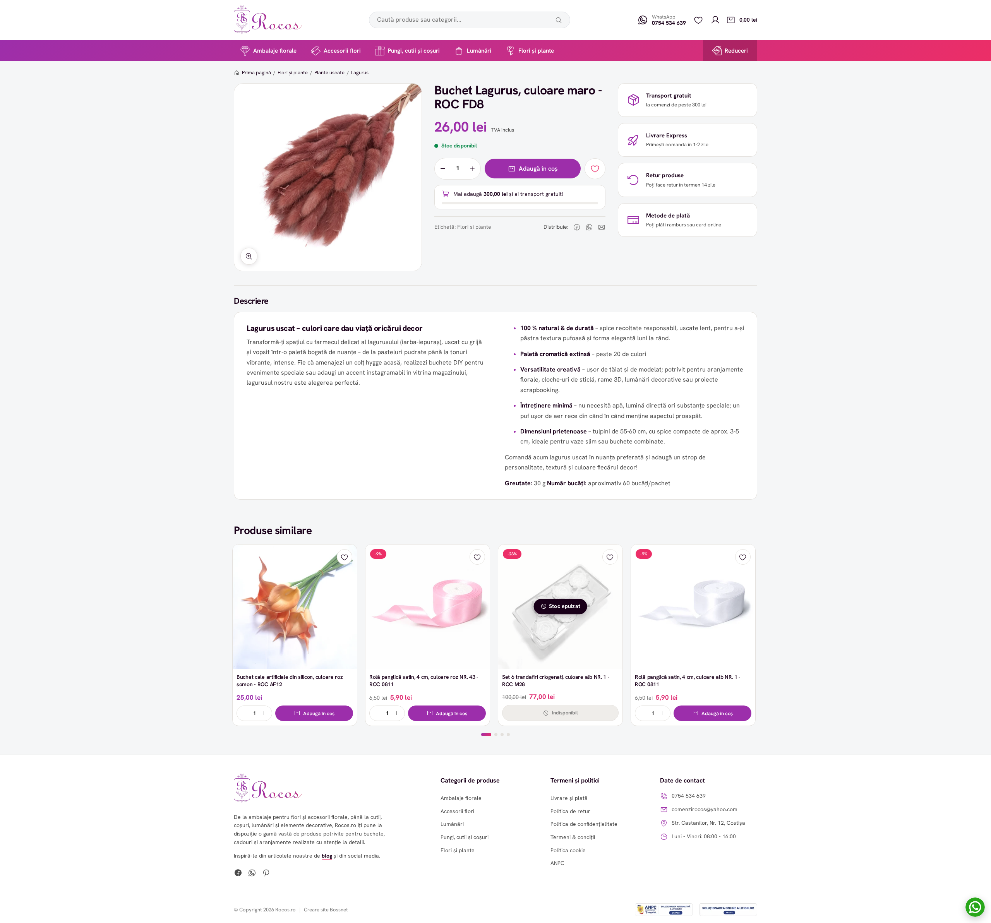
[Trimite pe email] (601, 227)
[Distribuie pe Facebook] (577, 227)
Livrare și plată (569, 798)
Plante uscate (329, 72)
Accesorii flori (342, 51)
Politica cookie (568, 850)
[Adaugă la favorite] (595, 168)
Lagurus (360, 72)
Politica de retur (570, 811)
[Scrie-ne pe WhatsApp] (975, 907)
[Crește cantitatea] (472, 168)
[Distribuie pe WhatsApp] (589, 227)
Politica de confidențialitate (583, 823)
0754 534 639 (689, 795)
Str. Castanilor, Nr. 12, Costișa (708, 822)
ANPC (557, 863)
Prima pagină (256, 72)
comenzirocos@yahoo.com (704, 809)
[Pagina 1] (486, 734)
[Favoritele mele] (698, 20)
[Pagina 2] (495, 734)
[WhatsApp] (252, 873)
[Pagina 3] (502, 734)
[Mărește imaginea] (248, 256)
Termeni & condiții (572, 837)
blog (327, 855)
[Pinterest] (266, 873)
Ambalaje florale (275, 51)
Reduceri (736, 51)
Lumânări (479, 51)
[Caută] (558, 20)
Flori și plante (536, 51)
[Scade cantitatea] (443, 168)
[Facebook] (238, 873)
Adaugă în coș (538, 168)
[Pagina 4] (508, 734)
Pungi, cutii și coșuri (414, 51)
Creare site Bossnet (326, 909)
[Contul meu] (715, 20)
